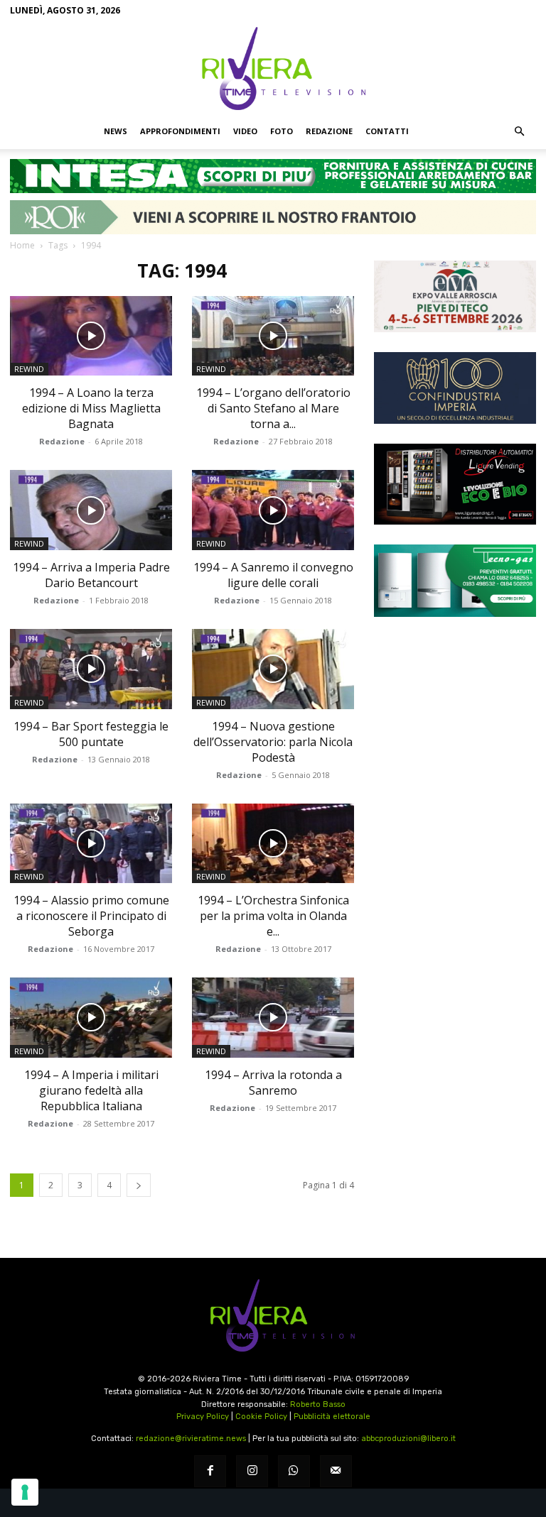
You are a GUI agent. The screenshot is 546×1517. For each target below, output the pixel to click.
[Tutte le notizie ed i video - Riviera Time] (273, 1315)
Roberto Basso (318, 1404)
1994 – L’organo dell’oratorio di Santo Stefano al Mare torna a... (273, 408)
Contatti (387, 131)
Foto (281, 131)
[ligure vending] (455, 484)
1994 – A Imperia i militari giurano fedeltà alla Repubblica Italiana (91, 1090)
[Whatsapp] (294, 1471)
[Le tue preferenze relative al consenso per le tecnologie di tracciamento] (24, 1492)
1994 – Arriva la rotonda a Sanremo (273, 1082)
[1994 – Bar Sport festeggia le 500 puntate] (91, 669)
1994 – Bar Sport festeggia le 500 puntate (91, 734)
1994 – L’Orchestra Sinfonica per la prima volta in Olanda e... (273, 915)
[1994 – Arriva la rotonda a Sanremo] (273, 1017)
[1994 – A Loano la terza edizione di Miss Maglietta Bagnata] (91, 336)
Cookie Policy (261, 1416)
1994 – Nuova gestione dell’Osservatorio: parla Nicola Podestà (273, 741)
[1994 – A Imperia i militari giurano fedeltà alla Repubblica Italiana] (91, 1017)
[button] (519, 131)
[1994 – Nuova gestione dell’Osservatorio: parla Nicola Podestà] (273, 669)
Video (245, 131)
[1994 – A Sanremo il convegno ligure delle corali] (273, 510)
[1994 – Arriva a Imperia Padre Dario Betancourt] (91, 510)
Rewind (29, 368)
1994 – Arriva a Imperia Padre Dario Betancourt (91, 575)
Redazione (329, 131)
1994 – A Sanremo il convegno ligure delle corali (273, 575)
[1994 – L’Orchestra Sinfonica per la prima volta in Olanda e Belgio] (273, 844)
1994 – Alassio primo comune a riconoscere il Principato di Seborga (91, 915)
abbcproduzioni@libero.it (408, 1438)
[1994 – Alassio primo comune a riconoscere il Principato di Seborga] (91, 844)
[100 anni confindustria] (455, 388)
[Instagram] (252, 1471)
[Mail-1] (336, 1471)
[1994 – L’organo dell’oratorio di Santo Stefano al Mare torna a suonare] (273, 336)
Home (22, 245)
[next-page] (139, 1185)
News (115, 131)
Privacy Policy (202, 1416)
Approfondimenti (180, 131)
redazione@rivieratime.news (191, 1438)
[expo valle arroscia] (455, 296)
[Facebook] (210, 1471)
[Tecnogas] (455, 580)
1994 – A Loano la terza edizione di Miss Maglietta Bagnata (91, 408)
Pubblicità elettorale (332, 1416)
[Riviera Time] (273, 68)
